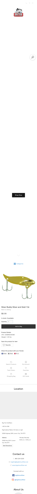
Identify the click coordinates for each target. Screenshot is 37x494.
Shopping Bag (11, 376)
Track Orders (11, 370)
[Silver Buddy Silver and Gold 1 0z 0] (18, 286)
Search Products (11, 364)
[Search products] (32, 57)
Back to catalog (6, 309)
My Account (26, 364)
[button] (7, 345)
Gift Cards (26, 376)
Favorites (26, 370)
